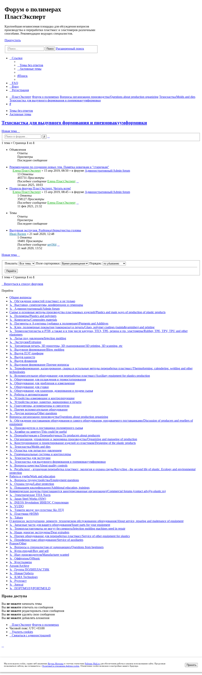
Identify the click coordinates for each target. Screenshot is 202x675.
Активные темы (20, 114)
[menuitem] (30, 65)
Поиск (50, 48)
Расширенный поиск (70, 48)
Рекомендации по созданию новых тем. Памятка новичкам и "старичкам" (59, 167)
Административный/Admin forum (107, 170)
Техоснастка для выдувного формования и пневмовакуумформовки (74, 122)
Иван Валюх (17, 234)
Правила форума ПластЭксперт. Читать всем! (40, 188)
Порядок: (96, 263)
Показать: (12, 263)
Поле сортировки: (48, 263)
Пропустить (13, 40)
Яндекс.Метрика (55, 663)
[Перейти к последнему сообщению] (77, 181)
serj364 (51, 244)
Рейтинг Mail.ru (92, 663)
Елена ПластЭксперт (27, 170)
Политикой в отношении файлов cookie (60, 666)
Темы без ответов (21, 110)
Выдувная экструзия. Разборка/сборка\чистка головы (45, 230)
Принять (191, 665)
